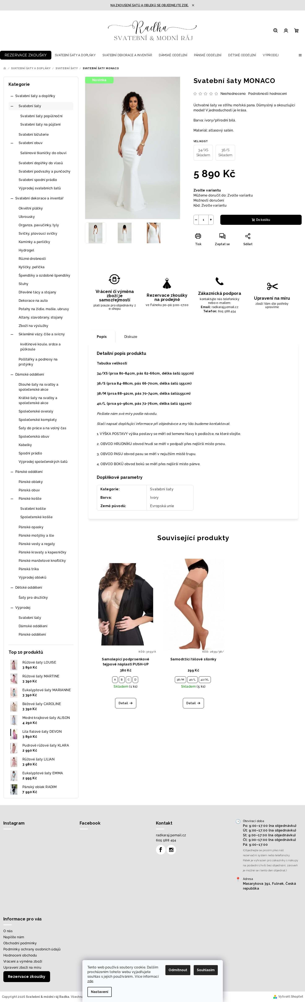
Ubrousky (27, 217)
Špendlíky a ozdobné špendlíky (44, 275)
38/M (180, 679)
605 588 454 (166, 840)
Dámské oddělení (29, 374)
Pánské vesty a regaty (37, 544)
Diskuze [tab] (130, 337)
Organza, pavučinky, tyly (39, 225)
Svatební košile (33, 509)
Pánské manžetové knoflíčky (42, 561)
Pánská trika (29, 569)
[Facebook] (161, 850)
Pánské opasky (31, 527)
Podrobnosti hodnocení (267, 94)
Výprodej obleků (32, 577)
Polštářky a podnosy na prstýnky (38, 361)
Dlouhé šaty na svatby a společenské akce (38, 387)
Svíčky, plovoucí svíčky (38, 234)
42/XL (205, 679)
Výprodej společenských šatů (43, 462)
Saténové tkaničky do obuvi (43, 153)
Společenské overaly (36, 411)
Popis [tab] (102, 337)
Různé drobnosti (32, 259)
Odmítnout (178, 970)
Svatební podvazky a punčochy (44, 171)
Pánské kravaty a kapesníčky (42, 552)
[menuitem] (25, 55)
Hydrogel (26, 250)
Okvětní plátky (31, 208)
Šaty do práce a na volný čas (42, 428)
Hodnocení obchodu (20, 955)
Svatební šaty (30, 106)
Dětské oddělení (28, 587)
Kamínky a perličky (34, 242)
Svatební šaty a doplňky (35, 96)
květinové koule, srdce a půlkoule (40, 346)
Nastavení (99, 992)
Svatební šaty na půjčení (40, 124)
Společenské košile (36, 517)
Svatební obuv (31, 143)
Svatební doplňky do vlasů (41, 163)
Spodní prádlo (30, 453)
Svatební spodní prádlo (38, 180)
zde (90, 981)
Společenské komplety (38, 420)
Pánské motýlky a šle (36, 535)
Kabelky (25, 445)
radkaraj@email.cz (171, 835)
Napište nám (13, 937)
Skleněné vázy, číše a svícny (42, 334)
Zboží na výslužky (33, 326)
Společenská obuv (34, 437)
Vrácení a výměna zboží (22, 961)
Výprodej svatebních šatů (40, 188)
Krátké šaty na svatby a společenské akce (38, 400)
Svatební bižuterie (34, 135)
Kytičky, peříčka (31, 267)
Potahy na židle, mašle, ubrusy (44, 309)
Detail (123, 703)
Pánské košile (30, 499)
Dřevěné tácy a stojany (37, 292)
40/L (192, 679)
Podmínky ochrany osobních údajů (32, 949)
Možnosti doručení (208, 200)
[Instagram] (171, 850)
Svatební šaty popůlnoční (41, 116)
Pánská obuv (29, 490)
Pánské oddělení (29, 472)
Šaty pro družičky (33, 598)
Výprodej (22, 608)
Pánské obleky (31, 482)
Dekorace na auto (33, 301)
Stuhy (23, 284)
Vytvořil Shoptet (290, 996)
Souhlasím (206, 970)
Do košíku (263, 219)
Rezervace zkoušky (26, 976)
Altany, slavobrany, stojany (41, 317)
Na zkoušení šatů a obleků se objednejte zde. (149, 5)
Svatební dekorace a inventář (39, 198)
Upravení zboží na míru (22, 967)
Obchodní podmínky (20, 943)
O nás (8, 931)
